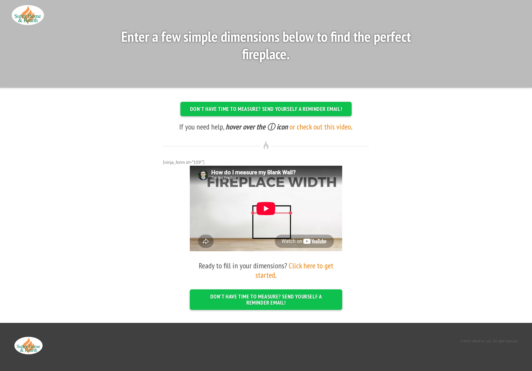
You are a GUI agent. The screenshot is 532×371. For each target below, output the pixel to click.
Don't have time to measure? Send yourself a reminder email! (266, 109)
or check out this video (320, 126)
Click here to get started (294, 270)
